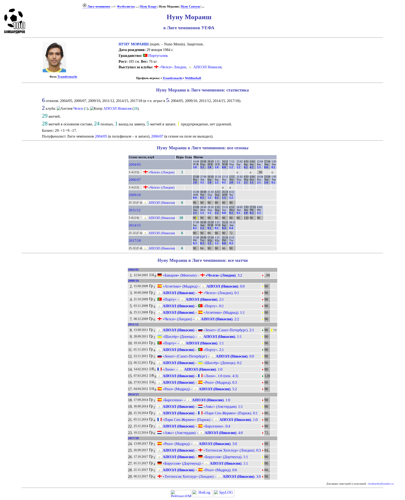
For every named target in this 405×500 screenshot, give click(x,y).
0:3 (251, 213)
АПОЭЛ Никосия (207, 67)
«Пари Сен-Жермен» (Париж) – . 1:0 (210, 420)
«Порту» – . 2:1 (193, 299)
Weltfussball (193, 78)
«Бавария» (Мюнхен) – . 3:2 (202, 275)
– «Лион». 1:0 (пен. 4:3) (200, 376)
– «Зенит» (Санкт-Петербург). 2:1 (208, 330)
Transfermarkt (67, 76)
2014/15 (135, 225)
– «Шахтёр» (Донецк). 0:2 (202, 363)
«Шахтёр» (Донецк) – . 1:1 (202, 337)
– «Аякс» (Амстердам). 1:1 (202, 407)
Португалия (157, 56)
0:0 (224, 167)
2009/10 (135, 195)
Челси (78, 108)
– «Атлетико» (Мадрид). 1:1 (203, 312)
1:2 (231, 167)
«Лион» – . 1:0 (192, 369)
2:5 (259, 213)
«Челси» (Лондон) (162, 172)
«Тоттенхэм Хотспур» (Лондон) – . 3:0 (211, 476)
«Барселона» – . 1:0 (196, 400)
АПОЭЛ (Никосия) (162, 202)
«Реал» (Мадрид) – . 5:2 (199, 389)
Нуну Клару (148, 6)
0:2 (231, 213)
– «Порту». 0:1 (193, 306)
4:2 (246, 167)
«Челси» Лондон (172, 67)
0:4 (224, 228)
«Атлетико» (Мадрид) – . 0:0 (203, 286)
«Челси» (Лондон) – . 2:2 (200, 319)
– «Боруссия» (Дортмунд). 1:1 (205, 457)
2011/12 (135, 210)
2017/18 (135, 240)
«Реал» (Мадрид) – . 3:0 (199, 444)
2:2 (216, 182)
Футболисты (125, 6)
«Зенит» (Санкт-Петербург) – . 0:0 (208, 356)
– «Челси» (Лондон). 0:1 (200, 293)
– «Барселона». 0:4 (196, 426)
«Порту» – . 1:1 (193, 343)
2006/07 (157, 136)
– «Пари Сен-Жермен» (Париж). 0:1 (210, 413)
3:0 (195, 167)
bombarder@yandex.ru (381, 483)
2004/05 (101, 136)
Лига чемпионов (98, 6)
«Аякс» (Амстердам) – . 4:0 (202, 433)
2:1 (246, 182)
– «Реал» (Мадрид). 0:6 (199, 470)
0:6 (224, 243)
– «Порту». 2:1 (193, 350)
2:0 (209, 167)
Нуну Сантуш (190, 6)
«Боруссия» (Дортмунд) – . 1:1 (205, 463)
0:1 (273, 167)
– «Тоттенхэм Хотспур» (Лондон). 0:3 (211, 450)
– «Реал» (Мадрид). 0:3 (199, 382)
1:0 (216, 167)
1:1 (238, 182)
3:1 (202, 167)
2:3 (259, 167)
